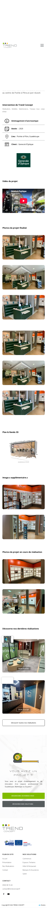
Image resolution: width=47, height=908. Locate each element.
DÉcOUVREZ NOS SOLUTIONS (22, 804)
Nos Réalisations (8, 866)
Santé (25, 874)
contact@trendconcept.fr (11, 889)
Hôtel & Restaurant (29, 866)
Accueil (4, 859)
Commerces (27, 859)
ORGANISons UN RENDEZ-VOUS (22, 796)
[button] (6, 656)
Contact (5, 870)
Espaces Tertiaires (29, 862)
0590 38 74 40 (7, 885)
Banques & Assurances (31, 870)
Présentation (6, 862)
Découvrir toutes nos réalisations (23, 723)
